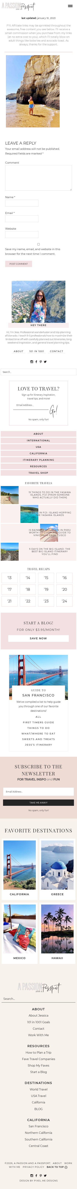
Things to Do (38, 727)
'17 (9, 589)
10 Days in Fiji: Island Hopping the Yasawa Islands (49, 513)
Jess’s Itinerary (38, 744)
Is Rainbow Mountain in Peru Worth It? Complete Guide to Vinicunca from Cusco (50, 533)
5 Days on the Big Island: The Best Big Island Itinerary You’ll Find (49, 551)
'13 (9, 578)
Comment (12, 162)
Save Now (38, 638)
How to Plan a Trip (38, 1052)
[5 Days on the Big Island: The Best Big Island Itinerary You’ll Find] (10, 552)
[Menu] (70, 5)
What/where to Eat (38, 733)
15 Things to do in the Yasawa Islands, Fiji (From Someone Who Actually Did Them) (50, 495)
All (38, 716)
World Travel (38, 1089)
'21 (9, 601)
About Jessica (38, 1015)
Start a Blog (38, 1072)
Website (10, 228)
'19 (46, 589)
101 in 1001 (36, 351)
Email (10, 213)
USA (38, 447)
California (38, 453)
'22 (27, 601)
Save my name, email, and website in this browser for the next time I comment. (32, 251)
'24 (64, 601)
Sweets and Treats (38, 739)
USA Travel (38, 1096)
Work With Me (38, 1035)
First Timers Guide (38, 722)
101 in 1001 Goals (38, 1022)
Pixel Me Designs (46, 1180)
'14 (28, 578)
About (18, 351)
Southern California (38, 1139)
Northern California (38, 1133)
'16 (64, 578)
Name (10, 197)
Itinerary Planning (38, 460)
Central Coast (38, 1146)
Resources (38, 466)
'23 (46, 601)
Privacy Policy (33, 1167)
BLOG (38, 1109)
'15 (46, 578)
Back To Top (55, 1167)
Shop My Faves (38, 1065)
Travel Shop (38, 473)
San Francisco (38, 1126)
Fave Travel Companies (38, 1059)
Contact (56, 351)
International (38, 440)
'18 (28, 589)
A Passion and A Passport (18, 5)
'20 (64, 589)
